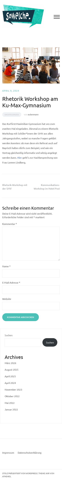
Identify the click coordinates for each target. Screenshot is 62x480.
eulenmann (33, 114)
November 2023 (13, 389)
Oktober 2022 (12, 396)
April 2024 (10, 382)
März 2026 (10, 362)
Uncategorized (12, 114)
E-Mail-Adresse (11, 282)
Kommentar (9, 223)
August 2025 (11, 369)
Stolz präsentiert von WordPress (19, 473)
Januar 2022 (11, 409)
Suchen (8, 335)
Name (6, 266)
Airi (48, 473)
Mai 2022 (10, 402)
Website (6, 298)
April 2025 (10, 376)
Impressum (8, 452)
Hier (19, 157)
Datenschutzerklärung (29, 452)
